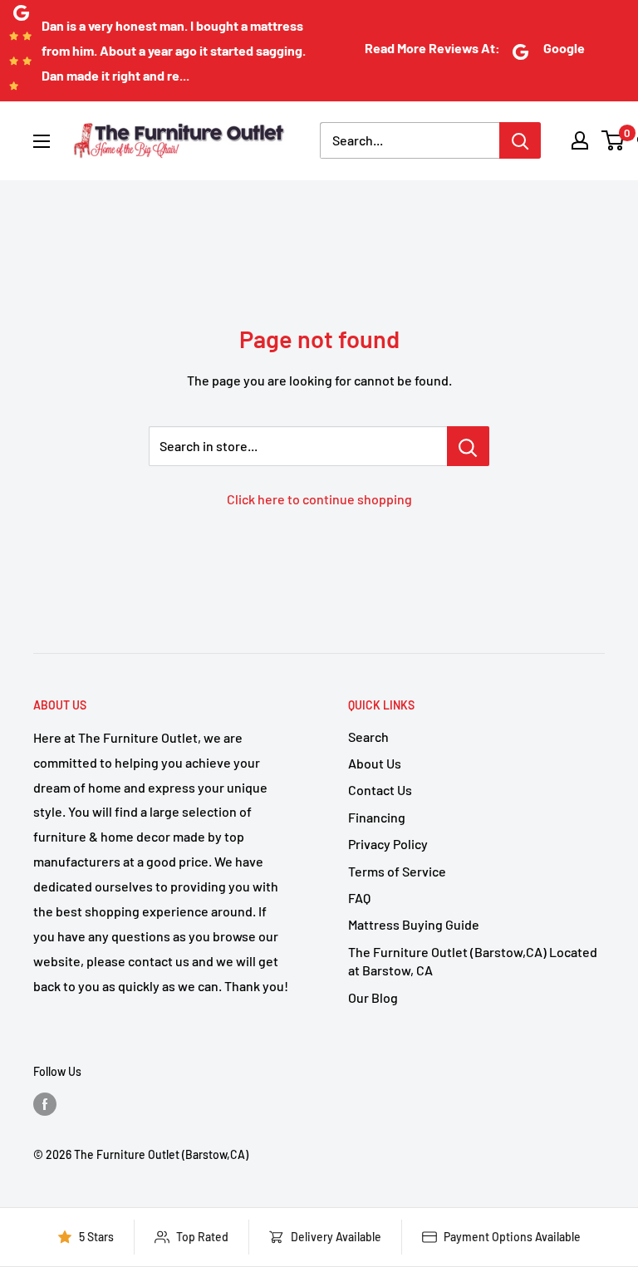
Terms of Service (397, 871)
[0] (613, 140)
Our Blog (373, 997)
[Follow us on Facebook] (44, 1103)
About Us (374, 763)
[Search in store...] (468, 446)
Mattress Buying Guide (413, 924)
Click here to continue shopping (319, 499)
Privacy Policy (388, 844)
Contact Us (380, 790)
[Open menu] (41, 141)
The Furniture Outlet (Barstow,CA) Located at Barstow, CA (472, 961)
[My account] (580, 140)
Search (368, 736)
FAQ (359, 898)
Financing (376, 817)
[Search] (520, 140)
